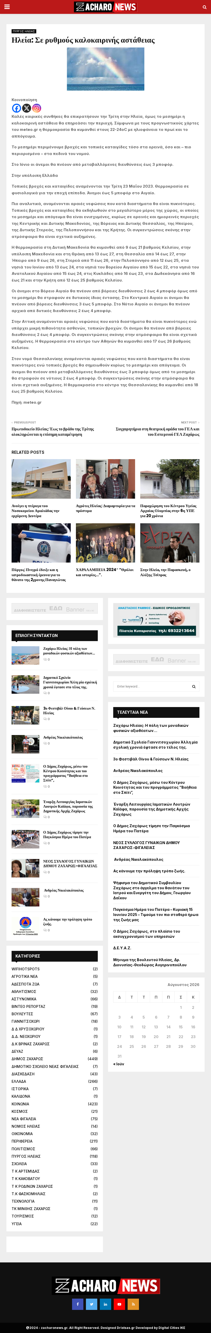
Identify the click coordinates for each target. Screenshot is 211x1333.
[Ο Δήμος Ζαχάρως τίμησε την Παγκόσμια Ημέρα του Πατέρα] (25, 839)
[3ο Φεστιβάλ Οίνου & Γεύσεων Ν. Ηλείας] (25, 715)
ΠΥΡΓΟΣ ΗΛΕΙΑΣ (24, 31)
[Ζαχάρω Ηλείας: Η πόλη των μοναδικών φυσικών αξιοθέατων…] (25, 655)
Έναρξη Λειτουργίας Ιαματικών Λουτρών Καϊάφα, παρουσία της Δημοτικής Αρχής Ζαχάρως (68, 806)
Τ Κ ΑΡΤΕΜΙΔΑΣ (26, 1171)
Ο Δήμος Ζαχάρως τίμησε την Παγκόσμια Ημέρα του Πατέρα (67, 834)
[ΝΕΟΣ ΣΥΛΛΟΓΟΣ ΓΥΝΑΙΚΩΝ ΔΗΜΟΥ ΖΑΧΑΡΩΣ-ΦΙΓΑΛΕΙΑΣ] (25, 868)
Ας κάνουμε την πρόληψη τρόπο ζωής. (67, 921)
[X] (26, 108)
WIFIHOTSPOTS (26, 969)
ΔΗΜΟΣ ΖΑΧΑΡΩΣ (27, 1059)
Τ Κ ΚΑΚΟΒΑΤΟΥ (26, 1178)
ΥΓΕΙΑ (17, 1224)
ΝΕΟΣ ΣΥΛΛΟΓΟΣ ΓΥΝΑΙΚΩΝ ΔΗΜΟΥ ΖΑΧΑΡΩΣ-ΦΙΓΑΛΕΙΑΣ (70, 863)
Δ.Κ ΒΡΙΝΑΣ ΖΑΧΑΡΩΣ (31, 1044)
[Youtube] (119, 1304)
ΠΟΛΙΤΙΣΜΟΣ (23, 1149)
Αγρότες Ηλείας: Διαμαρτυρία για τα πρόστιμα (105, 508)
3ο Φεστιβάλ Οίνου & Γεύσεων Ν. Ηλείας (69, 711)
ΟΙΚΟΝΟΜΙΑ (22, 1134)
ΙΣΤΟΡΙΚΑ (20, 1089)
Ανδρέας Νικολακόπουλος (63, 737)
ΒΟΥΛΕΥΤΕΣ (22, 1014)
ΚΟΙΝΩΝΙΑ (20, 1104)
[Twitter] (91, 1304)
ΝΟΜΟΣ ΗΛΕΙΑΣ (26, 1126)
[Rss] (133, 1304)
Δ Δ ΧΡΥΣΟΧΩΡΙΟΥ (28, 1029)
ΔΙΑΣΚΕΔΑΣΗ (23, 1074)
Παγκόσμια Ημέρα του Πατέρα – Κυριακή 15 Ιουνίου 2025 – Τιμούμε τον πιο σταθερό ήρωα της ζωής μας (155, 914)
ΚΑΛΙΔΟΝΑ (21, 1096)
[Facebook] (16, 108)
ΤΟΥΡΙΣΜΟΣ (23, 1216)
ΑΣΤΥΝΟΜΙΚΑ (24, 999)
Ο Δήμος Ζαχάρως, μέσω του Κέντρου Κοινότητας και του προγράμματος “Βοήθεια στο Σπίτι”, (65, 773)
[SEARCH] (193, 686)
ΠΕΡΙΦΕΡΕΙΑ (22, 1141)
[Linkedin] (105, 1304)
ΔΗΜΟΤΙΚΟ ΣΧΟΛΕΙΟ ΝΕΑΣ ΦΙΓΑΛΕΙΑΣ (45, 1066)
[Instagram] (36, 108)
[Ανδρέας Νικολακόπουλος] (25, 744)
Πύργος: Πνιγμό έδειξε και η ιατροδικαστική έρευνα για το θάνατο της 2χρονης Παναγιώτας (39, 574)
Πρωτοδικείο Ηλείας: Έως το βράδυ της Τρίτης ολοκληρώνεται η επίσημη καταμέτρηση (53, 431)
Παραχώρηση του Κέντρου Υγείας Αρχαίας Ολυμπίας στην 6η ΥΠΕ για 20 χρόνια (168, 510)
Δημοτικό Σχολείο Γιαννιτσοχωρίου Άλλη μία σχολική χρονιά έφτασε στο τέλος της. (70, 682)
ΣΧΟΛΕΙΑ (19, 1164)
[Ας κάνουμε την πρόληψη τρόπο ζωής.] (25, 926)
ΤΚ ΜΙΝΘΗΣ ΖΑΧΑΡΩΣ (31, 1208)
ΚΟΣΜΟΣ (20, 1111)
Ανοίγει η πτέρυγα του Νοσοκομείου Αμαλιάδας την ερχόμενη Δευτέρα (35, 510)
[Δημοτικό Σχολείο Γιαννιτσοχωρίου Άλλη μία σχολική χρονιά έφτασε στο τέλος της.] (25, 684)
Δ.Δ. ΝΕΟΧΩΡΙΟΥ (26, 1036)
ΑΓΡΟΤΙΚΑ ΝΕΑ (25, 976)
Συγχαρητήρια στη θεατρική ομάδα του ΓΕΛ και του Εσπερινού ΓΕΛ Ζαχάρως (157, 431)
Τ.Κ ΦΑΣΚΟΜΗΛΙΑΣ (29, 1194)
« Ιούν (118, 1064)
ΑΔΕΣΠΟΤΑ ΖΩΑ (25, 984)
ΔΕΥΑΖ (17, 1051)
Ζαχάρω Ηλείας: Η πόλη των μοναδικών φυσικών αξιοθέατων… (69, 651)
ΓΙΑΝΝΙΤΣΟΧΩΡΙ (26, 1021)
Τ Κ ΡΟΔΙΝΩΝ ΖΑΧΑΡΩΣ (32, 1186)
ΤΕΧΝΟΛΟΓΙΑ (23, 1201)
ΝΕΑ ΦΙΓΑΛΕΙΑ (24, 1119)
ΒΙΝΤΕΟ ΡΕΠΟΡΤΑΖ (28, 1006)
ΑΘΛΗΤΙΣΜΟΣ (24, 991)
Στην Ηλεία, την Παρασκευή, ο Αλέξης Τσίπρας (165, 572)
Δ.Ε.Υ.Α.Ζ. (122, 948)
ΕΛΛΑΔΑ (19, 1081)
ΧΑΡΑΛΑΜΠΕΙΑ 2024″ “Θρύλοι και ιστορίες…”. (105, 572)
